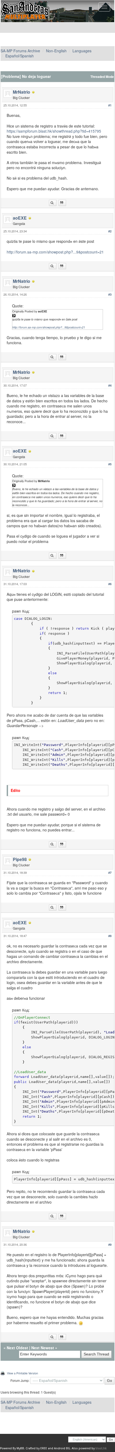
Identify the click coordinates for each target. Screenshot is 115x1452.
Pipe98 (20, 859)
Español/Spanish (19, 55)
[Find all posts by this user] (52, 203)
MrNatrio (21, 92)
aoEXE (20, 218)
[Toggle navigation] (104, 6)
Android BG (62, 1448)
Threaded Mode (102, 76)
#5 (110, 464)
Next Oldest (17, 1347)
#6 (110, 584)
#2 (110, 231)
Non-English (56, 50)
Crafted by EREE (36, 1448)
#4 (110, 385)
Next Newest (42, 1347)
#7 (110, 873)
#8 (110, 936)
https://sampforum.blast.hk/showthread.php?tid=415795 (54, 131)
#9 (110, 1245)
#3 (110, 294)
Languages (81, 50)
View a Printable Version (22, 1373)
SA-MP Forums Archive (20, 50)
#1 (110, 105)
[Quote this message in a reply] (62, 203)
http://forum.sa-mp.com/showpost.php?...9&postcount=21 (55, 252)
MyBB (20, 1448)
